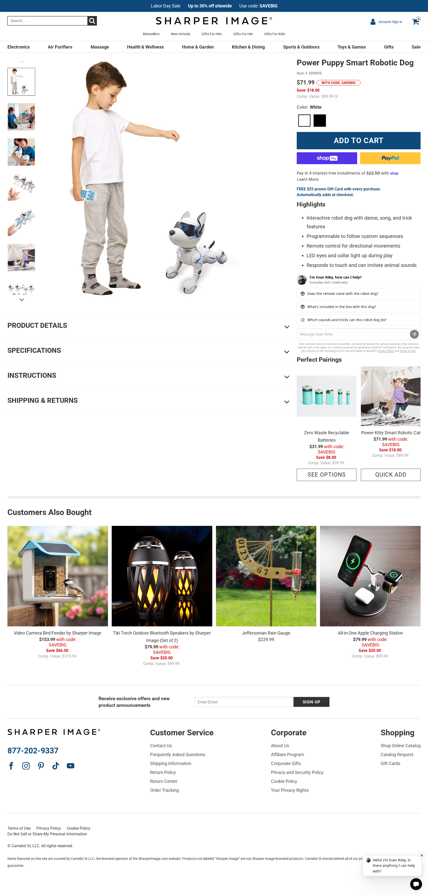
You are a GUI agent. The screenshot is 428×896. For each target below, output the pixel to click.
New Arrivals (180, 34)
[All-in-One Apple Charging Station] (370, 576)
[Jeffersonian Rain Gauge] (266, 576)
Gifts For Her (243, 34)
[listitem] (214, 6)
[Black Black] (320, 120)
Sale (416, 47)
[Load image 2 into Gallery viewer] (21, 117)
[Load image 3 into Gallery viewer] (21, 152)
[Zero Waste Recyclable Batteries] (326, 396)
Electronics (18, 47)
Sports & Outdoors (301, 47)
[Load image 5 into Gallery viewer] (21, 222)
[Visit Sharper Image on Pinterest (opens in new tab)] (41, 765)
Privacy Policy (48, 828)
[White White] (304, 120)
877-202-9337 (32, 751)
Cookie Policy (78, 828)
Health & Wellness (145, 47)
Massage (100, 47)
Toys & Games (352, 47)
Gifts (389, 47)
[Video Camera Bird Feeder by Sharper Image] (57, 576)
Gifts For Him (212, 34)
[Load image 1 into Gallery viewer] (21, 82)
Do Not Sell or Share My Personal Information (47, 834)
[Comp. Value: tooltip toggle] (336, 96)
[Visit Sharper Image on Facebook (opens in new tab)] (11, 765)
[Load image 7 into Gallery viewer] (21, 293)
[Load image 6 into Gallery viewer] (21, 257)
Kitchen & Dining (248, 47)
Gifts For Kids (274, 34)
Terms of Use (18, 828)
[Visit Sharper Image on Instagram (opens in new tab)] (26, 765)
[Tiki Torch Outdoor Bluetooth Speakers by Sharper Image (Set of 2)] (162, 576)
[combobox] (52, 20)
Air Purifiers (60, 47)
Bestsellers (151, 34)
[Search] (92, 20)
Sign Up (312, 701)
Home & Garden (198, 47)
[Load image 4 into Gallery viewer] (21, 187)
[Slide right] (21, 300)
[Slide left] (21, 62)
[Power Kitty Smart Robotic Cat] (391, 396)
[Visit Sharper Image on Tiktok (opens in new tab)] (55, 765)
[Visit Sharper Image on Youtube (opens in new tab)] (70, 765)
